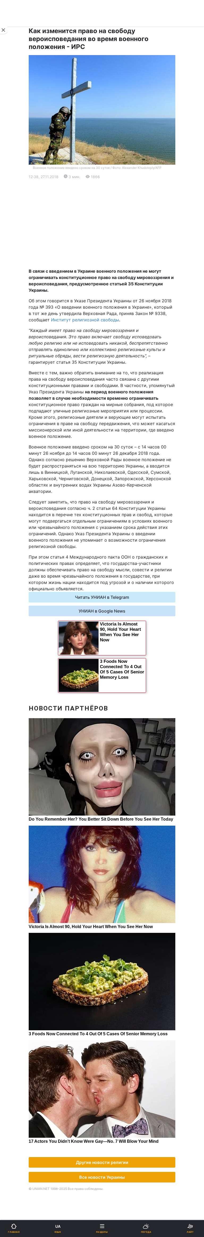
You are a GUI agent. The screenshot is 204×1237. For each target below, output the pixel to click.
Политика (115, 187)
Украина (18, 187)
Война (112, 173)
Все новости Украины (102, 1177)
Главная (18, 173)
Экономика (20, 201)
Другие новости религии (102, 1162)
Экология (19, 214)
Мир (110, 201)
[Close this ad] (3, 30)
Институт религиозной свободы (85, 319)
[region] (102, 224)
